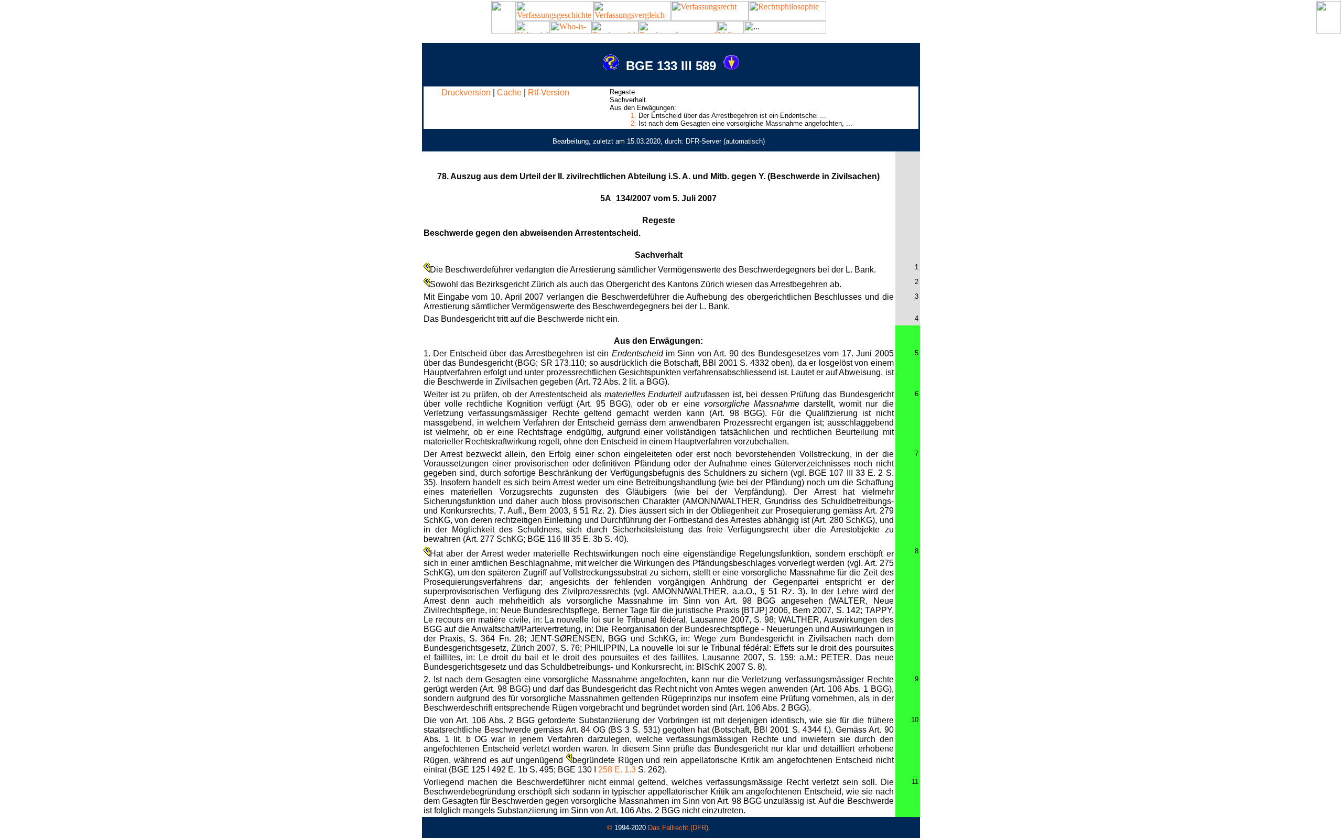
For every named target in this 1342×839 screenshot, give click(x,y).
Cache (509, 92)
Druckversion (466, 92)
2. (633, 123)
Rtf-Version (548, 92)
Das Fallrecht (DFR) (678, 828)
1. (633, 115)
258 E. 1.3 (617, 769)
